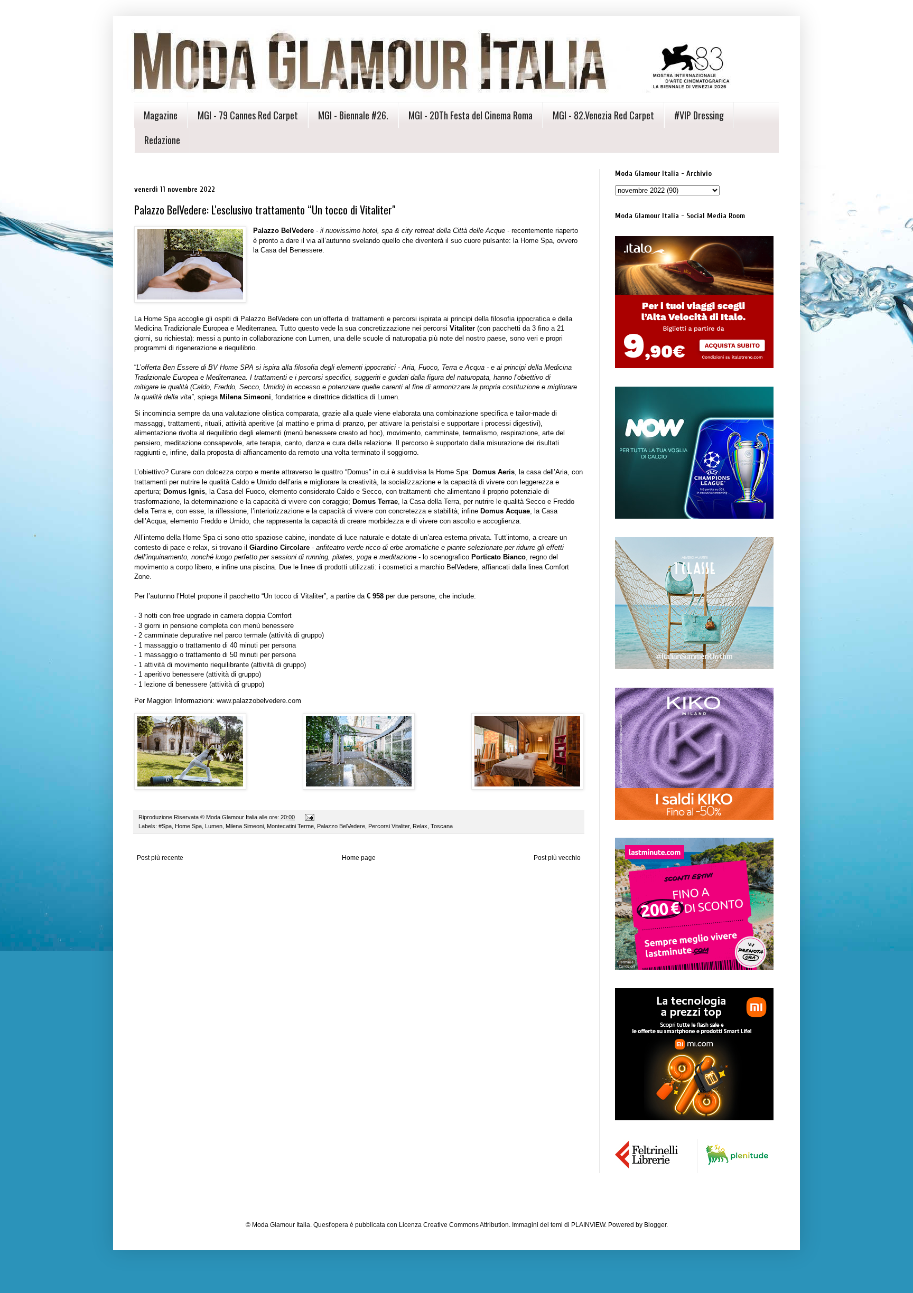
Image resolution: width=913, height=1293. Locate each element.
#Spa (165, 826)
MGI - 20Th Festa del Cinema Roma (470, 115)
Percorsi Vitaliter (388, 826)
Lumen (213, 826)
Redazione (162, 140)
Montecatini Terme (290, 826)
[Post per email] (309, 817)
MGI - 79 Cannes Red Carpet (248, 115)
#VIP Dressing (699, 115)
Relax (420, 826)
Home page (359, 857)
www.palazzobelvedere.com (259, 701)
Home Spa (188, 826)
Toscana (442, 826)
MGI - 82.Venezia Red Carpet (603, 115)
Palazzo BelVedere (341, 826)
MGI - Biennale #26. (353, 115)
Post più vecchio (557, 857)
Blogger (655, 1225)
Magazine (161, 115)
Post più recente (160, 857)
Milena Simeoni (245, 826)
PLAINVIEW (588, 1225)
